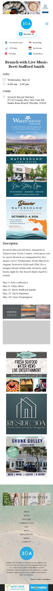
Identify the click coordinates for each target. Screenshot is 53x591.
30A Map (12, 54)
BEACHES (26, 519)
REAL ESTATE (26, 534)
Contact (26, 542)
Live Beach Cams (16, 43)
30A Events (37, 48)
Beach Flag (37, 43)
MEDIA (27, 538)
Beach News (38, 54)
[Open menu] (46, 23)
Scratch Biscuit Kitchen (20, 97)
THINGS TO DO (27, 523)
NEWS (26, 515)
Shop (26, 512)
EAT (26, 527)
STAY (26, 531)
